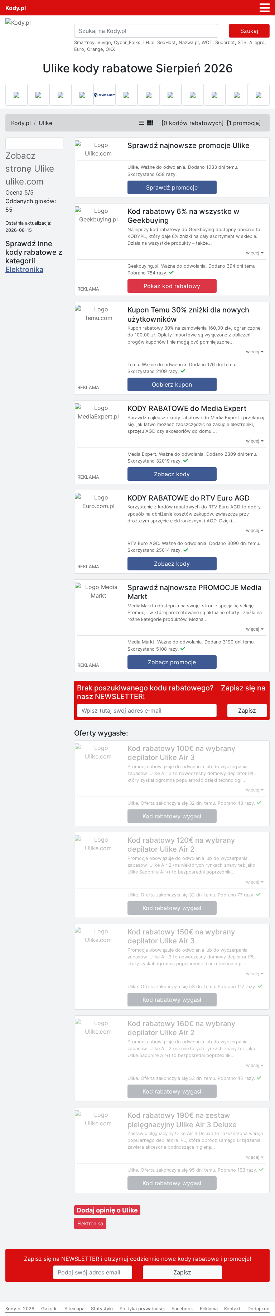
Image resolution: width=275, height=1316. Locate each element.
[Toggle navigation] (265, 8)
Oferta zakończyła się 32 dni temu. (178, 803)
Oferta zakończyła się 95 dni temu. (178, 1170)
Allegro (257, 42)
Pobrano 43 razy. (236, 803)
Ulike (45, 122)
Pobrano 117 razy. (237, 986)
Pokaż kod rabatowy (172, 285)
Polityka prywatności (142, 1308)
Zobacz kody (172, 474)
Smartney (84, 42)
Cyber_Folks (127, 42)
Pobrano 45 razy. (236, 1078)
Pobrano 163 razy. (237, 1170)
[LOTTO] (16, 95)
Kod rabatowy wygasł (172, 816)
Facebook (182, 1308)
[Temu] (127, 95)
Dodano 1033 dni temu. (213, 167)
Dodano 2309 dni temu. (231, 454)
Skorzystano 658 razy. (152, 174)
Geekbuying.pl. (143, 266)
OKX (110, 49)
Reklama (209, 1308)
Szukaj (249, 30)
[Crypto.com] (104, 95)
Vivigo (104, 42)
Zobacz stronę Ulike (29, 162)
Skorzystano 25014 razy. (154, 550)
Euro (79, 49)
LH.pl (148, 42)
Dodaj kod (258, 1308)
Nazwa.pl (189, 42)
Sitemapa (74, 1308)
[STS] (60, 95)
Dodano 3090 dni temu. (234, 543)
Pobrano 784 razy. (147, 273)
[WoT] (237, 95)
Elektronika (24, 269)
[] (192, 122)
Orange (95, 49)
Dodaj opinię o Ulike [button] (107, 1210)
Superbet (225, 42)
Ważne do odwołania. (164, 167)
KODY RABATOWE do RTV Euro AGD (188, 497)
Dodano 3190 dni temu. (229, 642)
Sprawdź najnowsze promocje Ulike (188, 145)
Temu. (133, 364)
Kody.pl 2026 (19, 1308)
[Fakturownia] (259, 95)
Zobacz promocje (172, 662)
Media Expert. (142, 454)
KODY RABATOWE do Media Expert (186, 408)
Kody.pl (15, 7)
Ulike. (133, 167)
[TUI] (171, 95)
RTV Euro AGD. (143, 543)
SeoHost (166, 42)
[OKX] (83, 95)
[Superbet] (39, 95)
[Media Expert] (149, 95)
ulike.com (24, 181)
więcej (253, 252)
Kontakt (232, 1308)
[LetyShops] (215, 95)
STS (242, 42)
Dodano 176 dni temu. (212, 364)
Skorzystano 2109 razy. (153, 371)
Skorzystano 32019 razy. (154, 461)
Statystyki (102, 1308)
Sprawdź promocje (172, 187)
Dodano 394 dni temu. (232, 266)
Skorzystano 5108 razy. (153, 649)
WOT (207, 42)
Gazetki (49, 1308)
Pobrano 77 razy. (236, 895)
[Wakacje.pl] (193, 95)
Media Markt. (141, 642)
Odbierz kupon (172, 384)
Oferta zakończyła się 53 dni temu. (178, 986)
